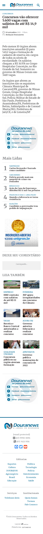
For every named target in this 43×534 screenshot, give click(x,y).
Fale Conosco (31, 504)
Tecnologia (31, 467)
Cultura (12, 467)
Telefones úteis (12, 498)
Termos (31, 501)
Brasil (12, 477)
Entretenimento (31, 474)
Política (31, 464)
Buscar (38, 5)
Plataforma (16, 527)
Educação (11, 480)
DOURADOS (12, 470)
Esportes (12, 464)
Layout (18, 524)
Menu (4, 5)
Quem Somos (31, 498)
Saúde (31, 480)
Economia (31, 477)
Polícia (31, 470)
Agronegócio (12, 474)
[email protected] (21, 434)
